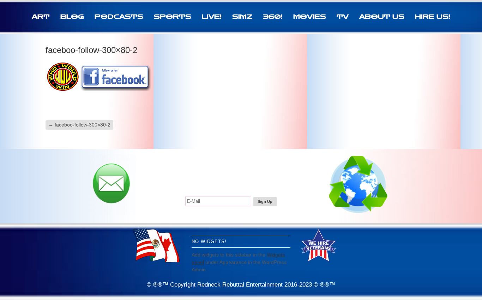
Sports (172, 16)
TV (343, 16)
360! (273, 16)
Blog (72, 16)
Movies (309, 16)
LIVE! (212, 16)
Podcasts (119, 16)
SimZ (242, 16)
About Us (381, 16)
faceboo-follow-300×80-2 (79, 125)
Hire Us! (432, 16)
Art (41, 16)
